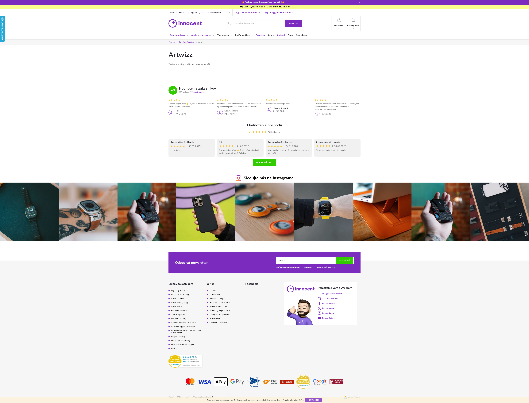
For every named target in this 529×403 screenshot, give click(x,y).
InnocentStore (328, 303)
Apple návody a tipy (179, 302)
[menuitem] (179, 35)
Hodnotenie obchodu (213, 12)
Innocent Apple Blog (180, 294)
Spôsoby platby (178, 314)
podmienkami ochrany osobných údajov (318, 267)
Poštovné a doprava (179, 310)
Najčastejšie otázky (179, 290)
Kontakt (171, 12)
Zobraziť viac (264, 162)
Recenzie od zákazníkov (220, 302)
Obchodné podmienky (180, 340)
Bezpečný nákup (178, 336)
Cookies (174, 348)
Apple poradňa (177, 298)
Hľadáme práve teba (218, 322)
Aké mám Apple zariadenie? (183, 326)
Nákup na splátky (178, 318)
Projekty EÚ (215, 318)
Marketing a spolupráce (220, 310)
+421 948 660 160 (330, 298)
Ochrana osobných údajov (182, 344)
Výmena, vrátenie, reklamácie (183, 322)
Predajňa (182, 12)
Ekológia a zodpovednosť (220, 314)
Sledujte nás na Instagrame (268, 178)
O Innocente (215, 294)
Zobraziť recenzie (198, 92)
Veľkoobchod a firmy (218, 306)
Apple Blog (195, 12)
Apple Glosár (176, 306)
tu (302, 400)
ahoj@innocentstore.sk (332, 294)
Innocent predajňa (217, 298)
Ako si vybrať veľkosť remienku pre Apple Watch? (186, 331)
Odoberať (344, 260)
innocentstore (328, 308)
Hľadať (293, 23)
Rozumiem (314, 400)
